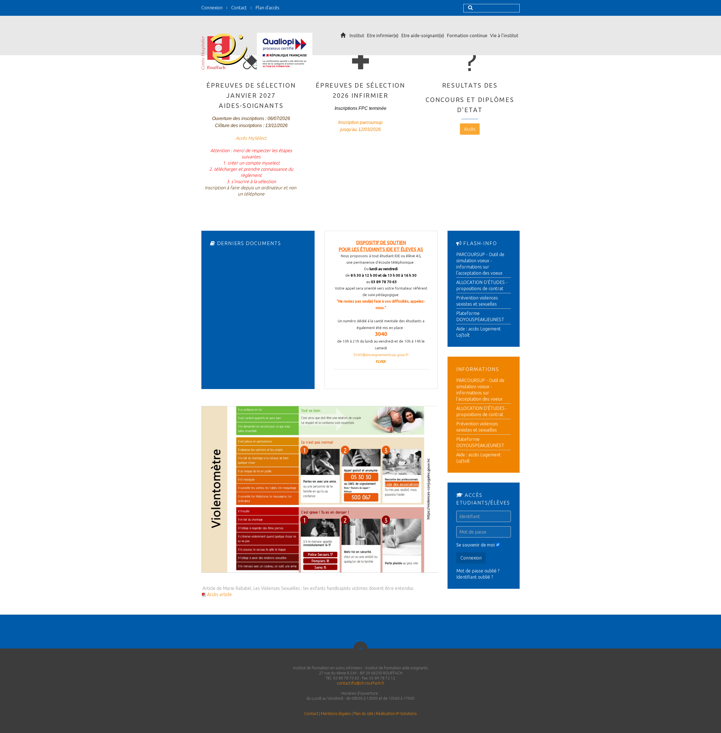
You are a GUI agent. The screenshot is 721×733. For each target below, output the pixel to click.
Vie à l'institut (504, 35)
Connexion (211, 7)
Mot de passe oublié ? (477, 570)
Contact (239, 7)
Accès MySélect (251, 138)
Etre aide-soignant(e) (422, 35)
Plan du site (363, 713)
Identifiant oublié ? (474, 576)
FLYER (381, 361)
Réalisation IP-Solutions (396, 713)
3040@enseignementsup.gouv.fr (381, 355)
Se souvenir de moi (475, 544)
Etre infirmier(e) (383, 35)
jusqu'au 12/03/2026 (360, 129)
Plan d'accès (267, 7)
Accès (469, 129)
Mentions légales (336, 713)
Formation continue (467, 35)
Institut (357, 35)
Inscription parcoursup (360, 122)
